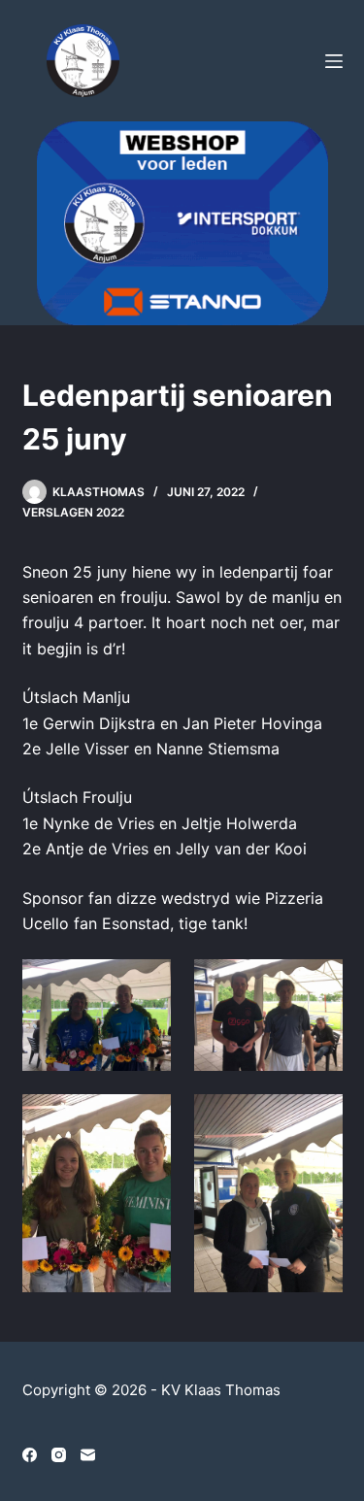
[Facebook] (29, 1455)
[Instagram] (58, 1455)
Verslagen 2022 (73, 512)
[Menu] (334, 61)
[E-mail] (88, 1455)
